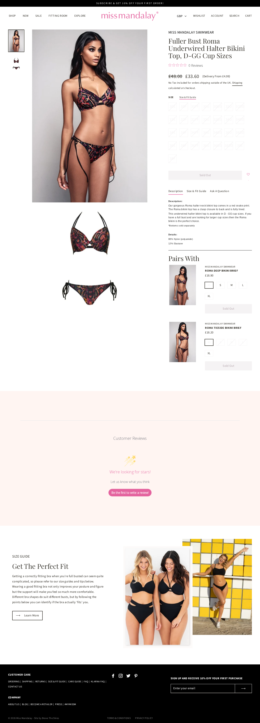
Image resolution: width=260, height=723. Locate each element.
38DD (229, 145)
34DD (240, 119)
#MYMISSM (70, 704)
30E (172, 106)
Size (171, 97)
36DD (240, 132)
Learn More (27, 615)
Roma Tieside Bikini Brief (223, 328)
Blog (25, 704)
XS (209, 285)
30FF (195, 106)
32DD (240, 106)
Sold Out (228, 309)
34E (172, 132)
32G (206, 119)
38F (172, 158)
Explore (80, 16)
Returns (40, 681)
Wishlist (199, 16)
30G (206, 106)
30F (183, 106)
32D (229, 106)
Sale (38, 16)
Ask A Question (219, 191)
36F (183, 145)
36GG (217, 145)
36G (206, 145)
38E (240, 145)
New (25, 16)
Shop (12, 16)
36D (229, 132)
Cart (248, 16)
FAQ (86, 681)
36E (172, 145)
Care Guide (74, 681)
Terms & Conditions (119, 718)
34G (206, 132)
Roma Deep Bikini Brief (221, 271)
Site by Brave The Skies (46, 718)
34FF (195, 132)
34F (183, 132)
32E (172, 119)
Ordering (14, 681)
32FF (195, 119)
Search (234, 16)
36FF (195, 145)
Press (58, 704)
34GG (217, 132)
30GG (217, 106)
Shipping (237, 83)
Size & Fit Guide (187, 97)
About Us (13, 704)
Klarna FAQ (98, 681)
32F (183, 119)
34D (229, 119)
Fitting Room (58, 16)
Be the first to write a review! (130, 493)
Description (175, 191)
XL (209, 296)
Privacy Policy (144, 718)
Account (218, 16)
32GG (217, 119)
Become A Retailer (41, 704)
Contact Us (15, 686)
